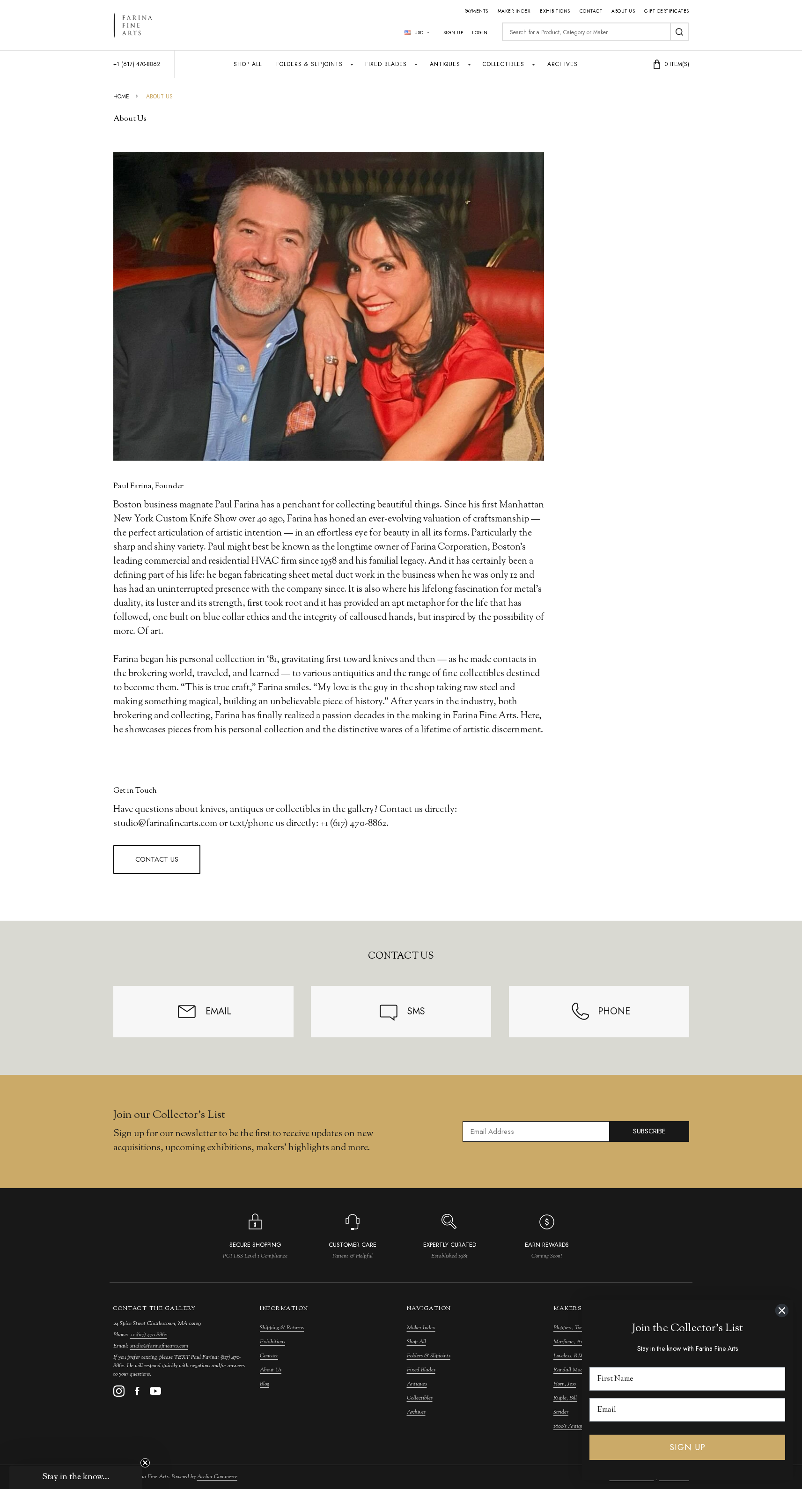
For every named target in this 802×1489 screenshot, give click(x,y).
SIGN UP (688, 1447)
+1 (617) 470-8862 (148, 1335)
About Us (623, 11)
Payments (476, 11)
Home (121, 96)
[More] (352, 64)
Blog (264, 1384)
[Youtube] (155, 1391)
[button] (75, 1477)
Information (284, 1308)
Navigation (429, 1308)
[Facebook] (137, 1391)
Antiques (445, 64)
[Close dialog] (782, 1310)
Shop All (248, 64)
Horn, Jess (564, 1384)
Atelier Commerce (217, 1477)
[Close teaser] (145, 1462)
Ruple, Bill (565, 1398)
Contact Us (156, 859)
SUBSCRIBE (649, 1131)
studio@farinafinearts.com (159, 1346)
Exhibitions (555, 11)
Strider (560, 1412)
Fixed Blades (386, 64)
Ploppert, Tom (568, 1328)
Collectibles (503, 64)
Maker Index (514, 11)
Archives (562, 64)
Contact (591, 11)
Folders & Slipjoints (309, 64)
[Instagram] (119, 1391)
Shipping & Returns (282, 1328)
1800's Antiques (570, 1426)
